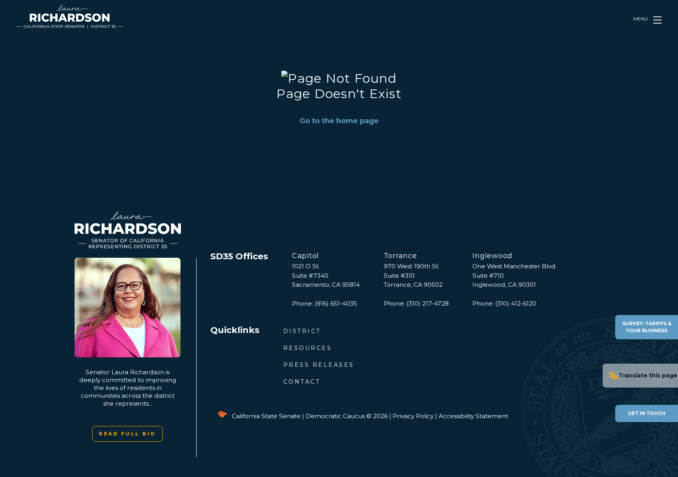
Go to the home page (339, 121)
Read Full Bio (127, 434)
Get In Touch (646, 413)
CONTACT (302, 381)
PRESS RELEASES (318, 364)
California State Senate (266, 416)
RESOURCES (307, 347)
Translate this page (648, 375)
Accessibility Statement (473, 416)
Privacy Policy (413, 416)
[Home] (70, 17)
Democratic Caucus (335, 416)
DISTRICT (302, 331)
